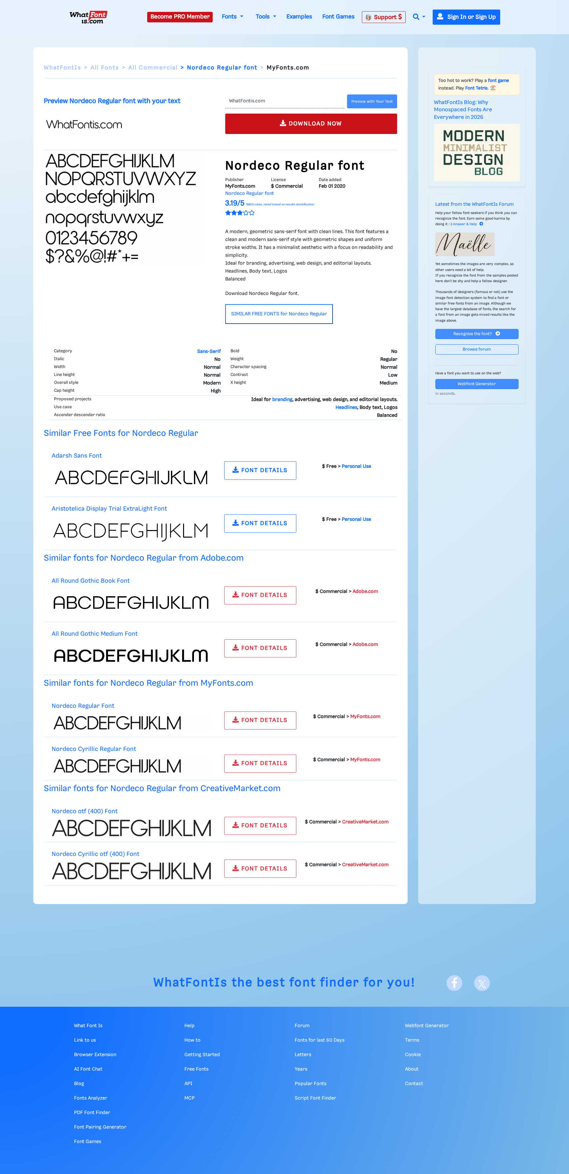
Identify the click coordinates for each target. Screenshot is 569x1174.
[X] (482, 983)
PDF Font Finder (92, 1112)
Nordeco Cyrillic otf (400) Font (95, 854)
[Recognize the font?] (477, 244)
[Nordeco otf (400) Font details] (131, 828)
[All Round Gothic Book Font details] (131, 602)
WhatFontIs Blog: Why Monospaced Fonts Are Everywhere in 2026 (463, 110)
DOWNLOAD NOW (314, 124)
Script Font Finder (315, 1098)
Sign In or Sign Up (471, 17)
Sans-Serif (209, 351)
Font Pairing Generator (100, 1127)
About (412, 1069)
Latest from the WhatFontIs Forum (474, 204)
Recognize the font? (473, 334)
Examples (299, 17)
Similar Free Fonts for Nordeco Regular (121, 433)
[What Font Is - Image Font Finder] (88, 17)
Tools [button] (263, 17)
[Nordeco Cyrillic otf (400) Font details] (131, 870)
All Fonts (105, 68)
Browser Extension (95, 1054)
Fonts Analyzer (90, 1098)
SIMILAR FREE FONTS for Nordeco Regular (279, 314)
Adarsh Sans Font (77, 456)
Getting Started (202, 1054)
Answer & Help (465, 224)
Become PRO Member (180, 17)
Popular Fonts (310, 1083)
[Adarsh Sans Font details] (131, 477)
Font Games (338, 17)
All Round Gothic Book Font (91, 581)
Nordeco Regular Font (83, 706)
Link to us (85, 1040)
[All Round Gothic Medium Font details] (131, 655)
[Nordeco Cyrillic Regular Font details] (131, 765)
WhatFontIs (62, 68)
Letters (303, 1054)
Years (301, 1069)
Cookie (413, 1054)
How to (192, 1040)
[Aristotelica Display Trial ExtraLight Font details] (131, 530)
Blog (79, 1083)
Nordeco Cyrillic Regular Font (94, 749)
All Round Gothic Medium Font (95, 634)
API (188, 1083)
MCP (189, 1098)
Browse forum (477, 349)
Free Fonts (196, 1069)
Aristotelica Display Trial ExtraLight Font (109, 509)
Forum (302, 1025)
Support (386, 17)
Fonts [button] (230, 17)
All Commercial (153, 68)
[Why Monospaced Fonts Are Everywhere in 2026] (477, 152)
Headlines (346, 407)
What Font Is (88, 1025)
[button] (419, 17)
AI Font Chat (88, 1069)
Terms (412, 1040)
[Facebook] (454, 983)
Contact (414, 1083)
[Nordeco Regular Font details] (131, 722)
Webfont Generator (477, 384)
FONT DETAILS (263, 470)
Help (189, 1025)
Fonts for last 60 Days (319, 1040)
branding (282, 399)
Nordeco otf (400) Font (85, 811)
